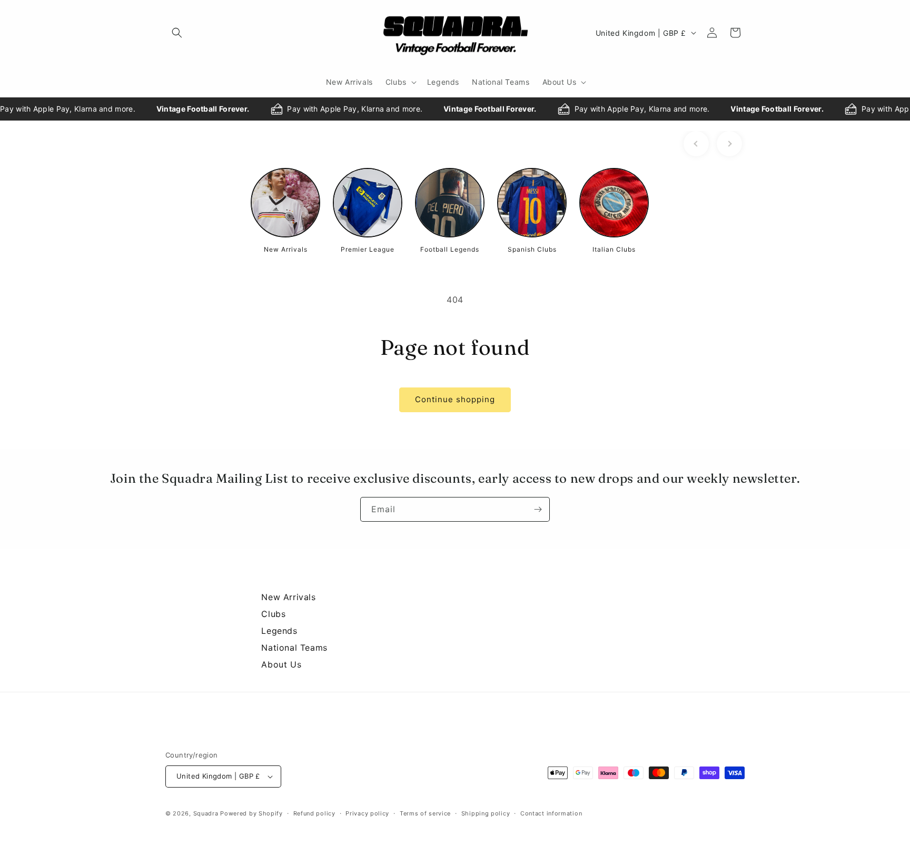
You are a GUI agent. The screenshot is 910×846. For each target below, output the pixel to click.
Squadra (206, 813)
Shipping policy (485, 813)
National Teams (294, 647)
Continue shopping (455, 399)
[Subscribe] (537, 509)
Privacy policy (367, 813)
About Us (281, 664)
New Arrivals (288, 597)
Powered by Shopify (251, 813)
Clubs (273, 614)
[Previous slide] (696, 143)
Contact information (551, 813)
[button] (177, 32)
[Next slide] (729, 143)
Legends (279, 630)
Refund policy (314, 813)
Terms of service (425, 813)
